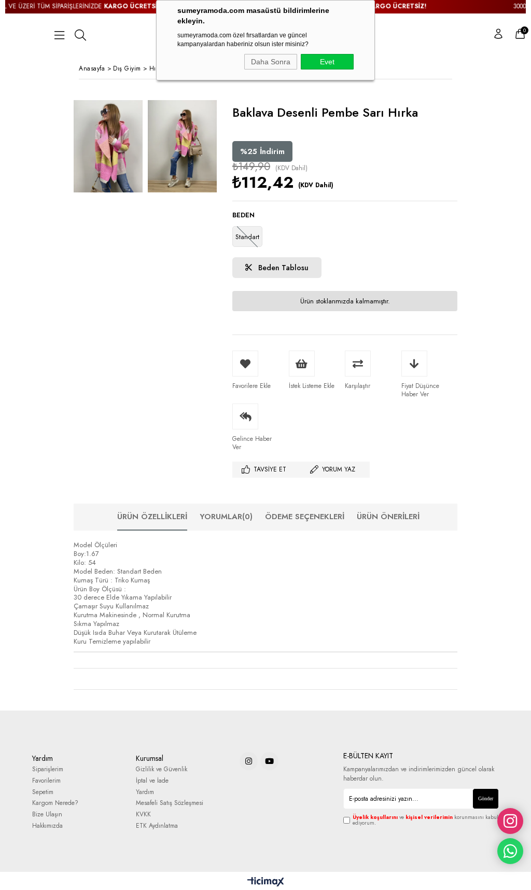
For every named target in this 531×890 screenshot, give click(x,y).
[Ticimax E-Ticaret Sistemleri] (265, 882)
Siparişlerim (47, 769)
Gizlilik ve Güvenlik (161, 769)
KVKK (143, 814)
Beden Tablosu (282, 267)
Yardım (145, 792)
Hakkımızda (47, 826)
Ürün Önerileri (388, 516)
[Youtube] (269, 761)
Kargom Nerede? (55, 803)
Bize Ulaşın (47, 814)
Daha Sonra (270, 62)
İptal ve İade (152, 780)
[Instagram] (249, 761)
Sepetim (42, 792)
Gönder (485, 798)
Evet (327, 62)
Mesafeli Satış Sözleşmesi (169, 803)
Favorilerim (46, 780)
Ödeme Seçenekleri (304, 516)
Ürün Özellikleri (152, 516)
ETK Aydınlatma (157, 826)
